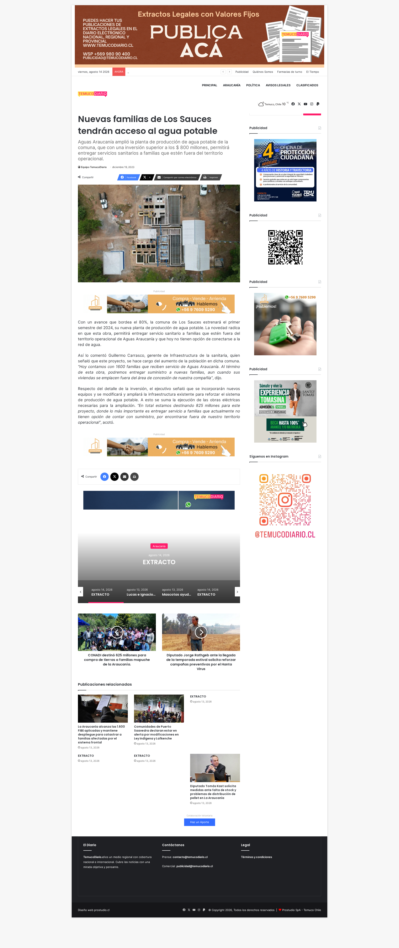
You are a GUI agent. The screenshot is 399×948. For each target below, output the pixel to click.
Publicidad (242, 71)
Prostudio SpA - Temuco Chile (301, 910)
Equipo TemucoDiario (94, 167)
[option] (159, 561)
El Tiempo (312, 71)
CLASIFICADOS (307, 85)
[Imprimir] (134, 477)
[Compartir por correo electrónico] (124, 477)
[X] (114, 477)
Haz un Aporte (199, 822)
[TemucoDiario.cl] (92, 95)
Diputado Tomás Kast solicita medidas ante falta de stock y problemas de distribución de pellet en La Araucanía (213, 792)
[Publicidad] (199, 36)
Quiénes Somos (263, 71)
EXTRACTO (198, 696)
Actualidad (159, 542)
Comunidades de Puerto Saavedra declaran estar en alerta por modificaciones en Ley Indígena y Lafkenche (156, 733)
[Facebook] (104, 477)
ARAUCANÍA (231, 85)
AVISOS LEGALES (278, 85)
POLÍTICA (253, 85)
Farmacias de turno (289, 71)
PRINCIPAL (209, 85)
